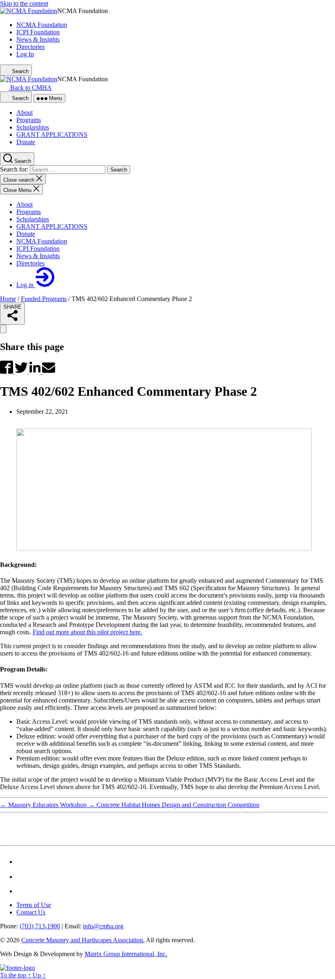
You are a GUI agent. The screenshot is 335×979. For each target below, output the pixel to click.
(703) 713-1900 (40, 926)
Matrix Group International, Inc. (126, 953)
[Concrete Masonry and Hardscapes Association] (17, 967)
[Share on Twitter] (22, 371)
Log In (25, 54)
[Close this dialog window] (3, 329)
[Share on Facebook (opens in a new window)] (7, 371)
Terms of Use (33, 904)
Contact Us (30, 912)
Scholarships (32, 219)
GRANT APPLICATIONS (51, 226)
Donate (25, 233)
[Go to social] (21, 861)
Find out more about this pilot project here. (87, 632)
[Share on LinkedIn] (35, 371)
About (24, 204)
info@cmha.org (103, 926)
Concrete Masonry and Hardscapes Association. (83, 940)
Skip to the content (24, 3)
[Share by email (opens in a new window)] (48, 371)
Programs (28, 211)
